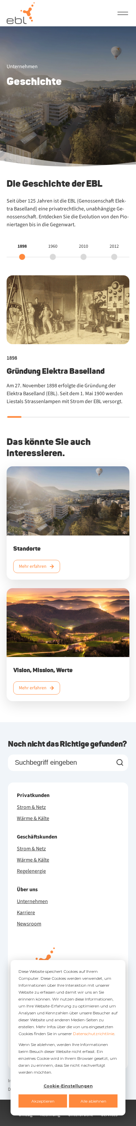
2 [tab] (30, 417)
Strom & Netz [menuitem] (31, 807)
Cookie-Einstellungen (68, 1086)
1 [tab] (14, 417)
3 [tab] (45, 417)
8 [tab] (122, 417)
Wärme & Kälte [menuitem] (33, 818)
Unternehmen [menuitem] (32, 901)
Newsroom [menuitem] (29, 923)
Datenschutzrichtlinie (93, 1033)
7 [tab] (106, 417)
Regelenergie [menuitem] (31, 871)
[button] (22, 251)
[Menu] (122, 13)
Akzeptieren (42, 1101)
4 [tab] (60, 417)
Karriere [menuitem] (26, 912)
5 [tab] (76, 417)
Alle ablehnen (93, 1101)
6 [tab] (91, 417)
